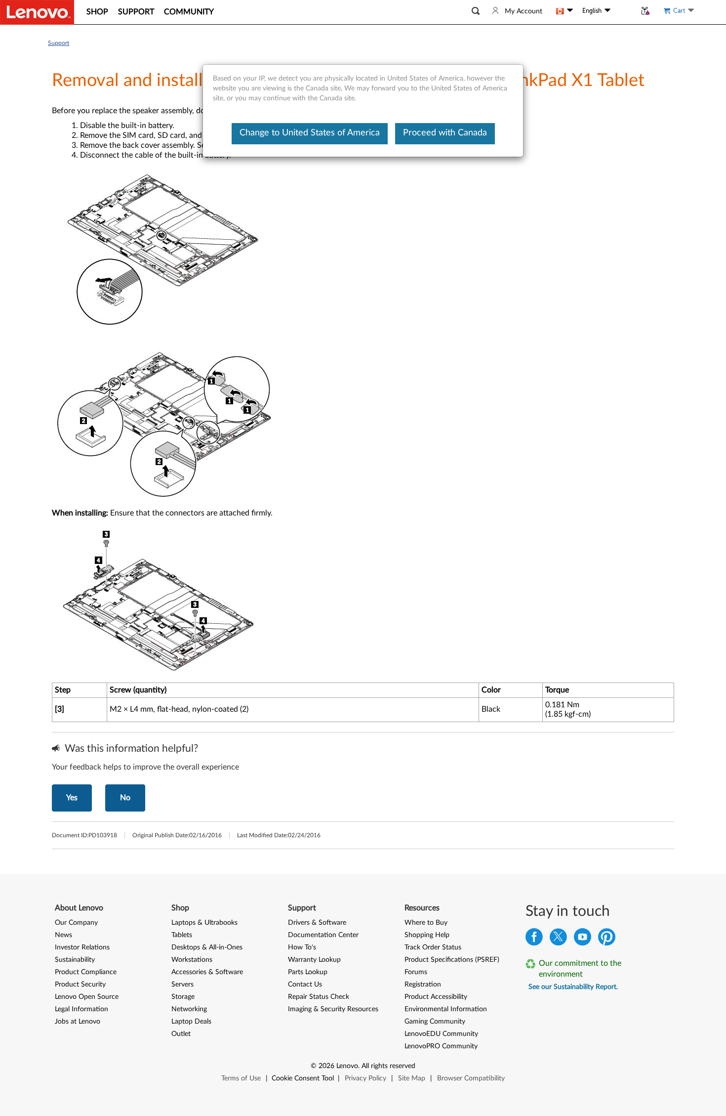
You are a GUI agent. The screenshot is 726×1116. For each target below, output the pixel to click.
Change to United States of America (310, 133)
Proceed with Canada (445, 133)
